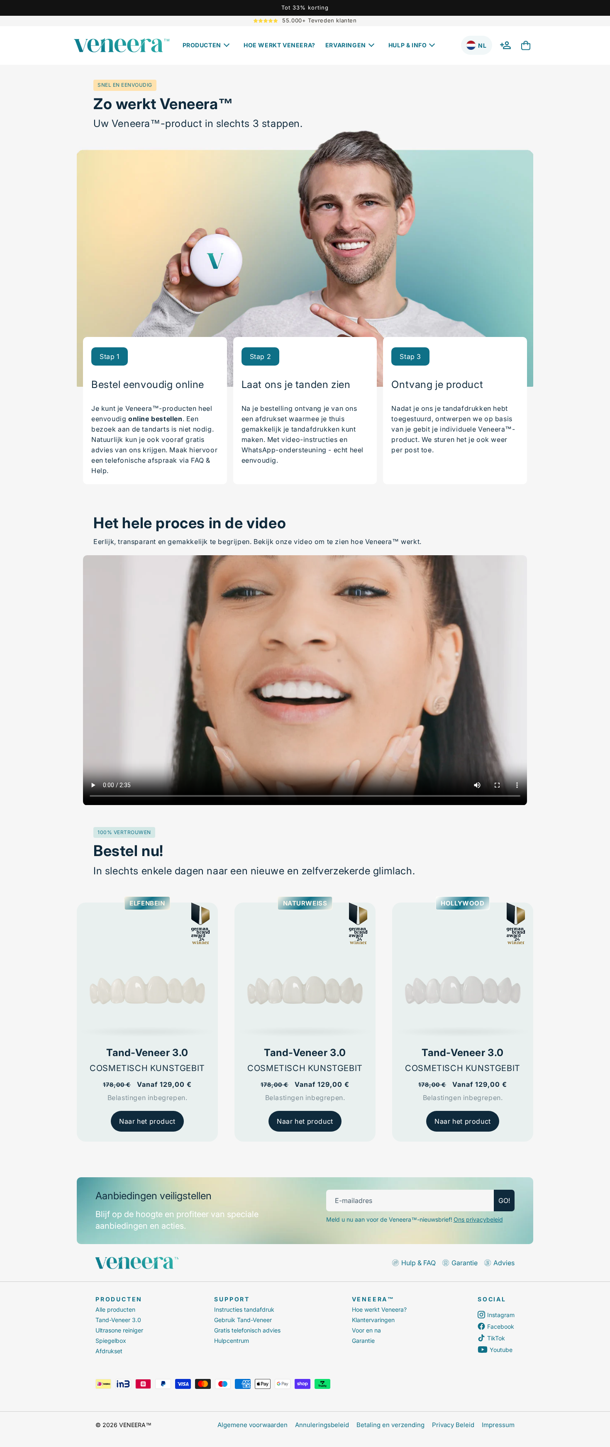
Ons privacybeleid (478, 1219)
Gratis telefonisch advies (247, 1330)
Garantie (363, 1340)
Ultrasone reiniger (119, 1330)
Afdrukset (108, 1350)
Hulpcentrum (231, 1340)
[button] (208, 45)
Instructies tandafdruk (244, 1309)
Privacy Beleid (453, 1425)
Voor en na (366, 1330)
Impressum (498, 1425)
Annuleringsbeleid (322, 1425)
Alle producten (115, 1309)
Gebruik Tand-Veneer (243, 1319)
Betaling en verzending (390, 1425)
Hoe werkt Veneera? (379, 1309)
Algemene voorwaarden (252, 1425)
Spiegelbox (110, 1340)
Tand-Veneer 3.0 (118, 1319)
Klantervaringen (373, 1319)
